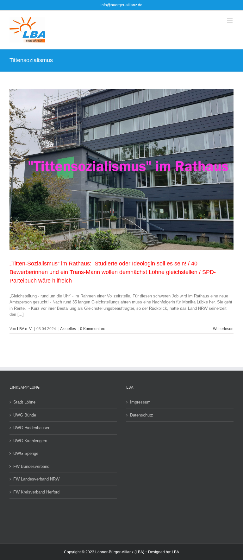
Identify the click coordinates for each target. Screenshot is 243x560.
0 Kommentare (92, 329)
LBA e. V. (24, 329)
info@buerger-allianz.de (121, 5)
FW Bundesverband (31, 466)
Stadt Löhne (24, 402)
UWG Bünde (24, 415)
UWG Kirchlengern (30, 440)
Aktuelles (68, 329)
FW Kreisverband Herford (36, 492)
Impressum (140, 402)
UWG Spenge (25, 453)
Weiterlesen (223, 329)
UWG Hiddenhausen (31, 427)
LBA (175, 552)
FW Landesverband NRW (36, 479)
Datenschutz (141, 415)
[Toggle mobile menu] (230, 20)
